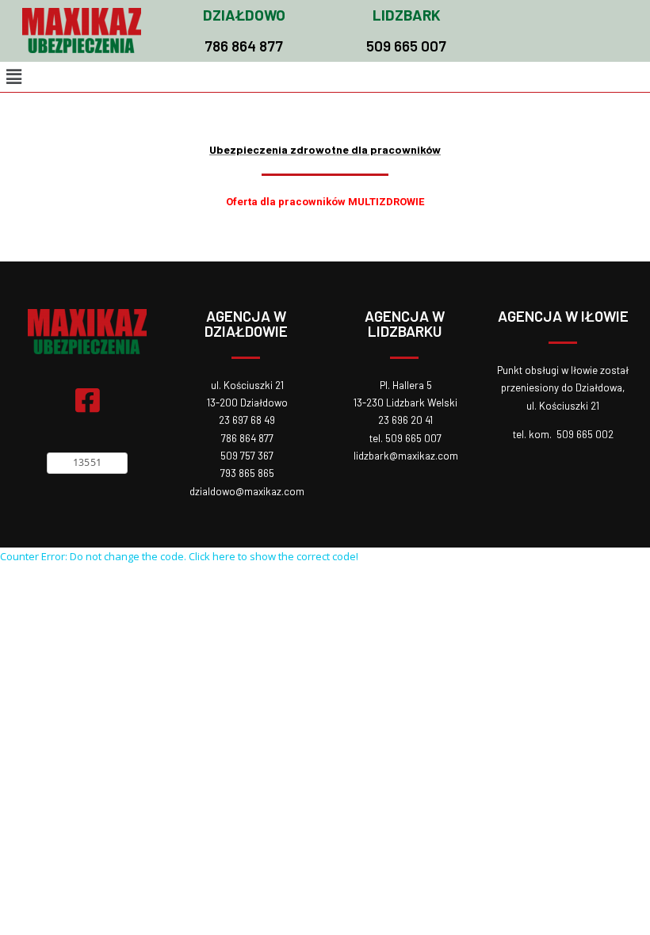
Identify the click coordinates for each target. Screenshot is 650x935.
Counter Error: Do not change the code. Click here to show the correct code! (179, 556)
